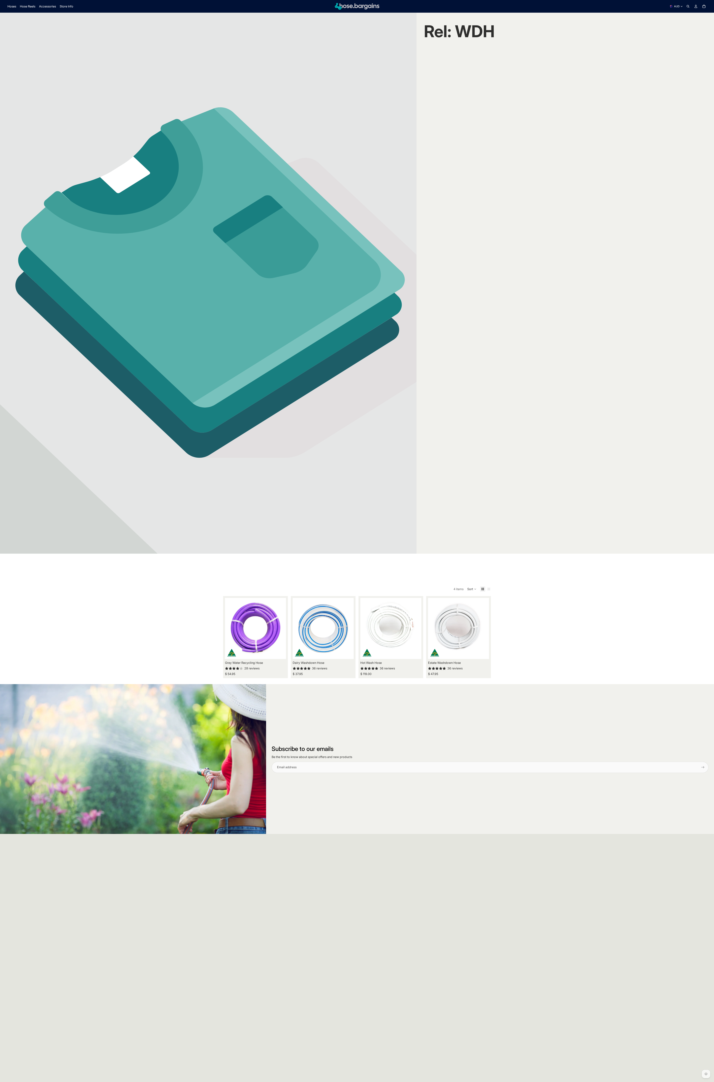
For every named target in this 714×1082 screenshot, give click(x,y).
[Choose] (280, 653)
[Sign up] (703, 767)
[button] (471, 589)
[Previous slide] (230, 628)
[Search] (688, 6)
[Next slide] (280, 628)
